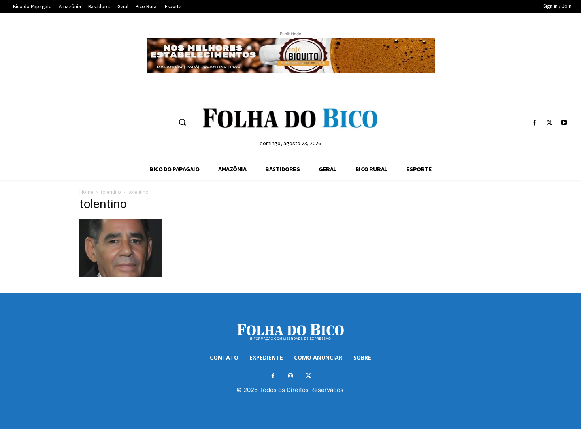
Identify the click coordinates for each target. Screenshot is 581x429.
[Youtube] (564, 123)
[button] (182, 121)
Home (86, 192)
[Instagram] (291, 376)
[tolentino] (120, 274)
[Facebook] (534, 123)
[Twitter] (549, 123)
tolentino (111, 192)
